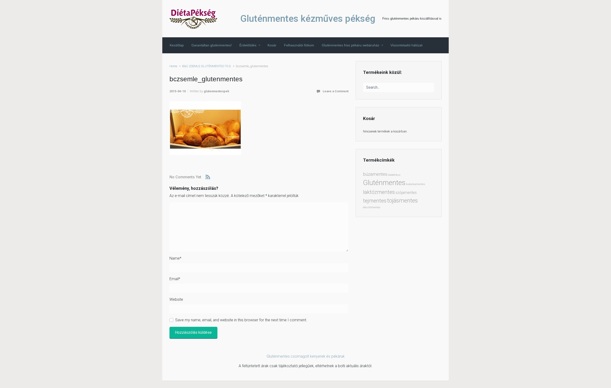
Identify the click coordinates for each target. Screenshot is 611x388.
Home (173, 66)
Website (176, 299)
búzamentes (375, 174)
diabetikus (394, 174)
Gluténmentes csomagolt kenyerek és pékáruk (306, 356)
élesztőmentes (371, 207)
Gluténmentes (384, 183)
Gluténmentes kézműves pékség (307, 18)
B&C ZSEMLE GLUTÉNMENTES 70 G (206, 66)
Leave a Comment (335, 91)
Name (175, 258)
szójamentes (406, 192)
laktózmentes (379, 192)
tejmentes (374, 200)
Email (174, 279)
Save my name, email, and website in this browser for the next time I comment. (241, 320)
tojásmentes (402, 200)
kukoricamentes (415, 184)
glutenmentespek (216, 91)
